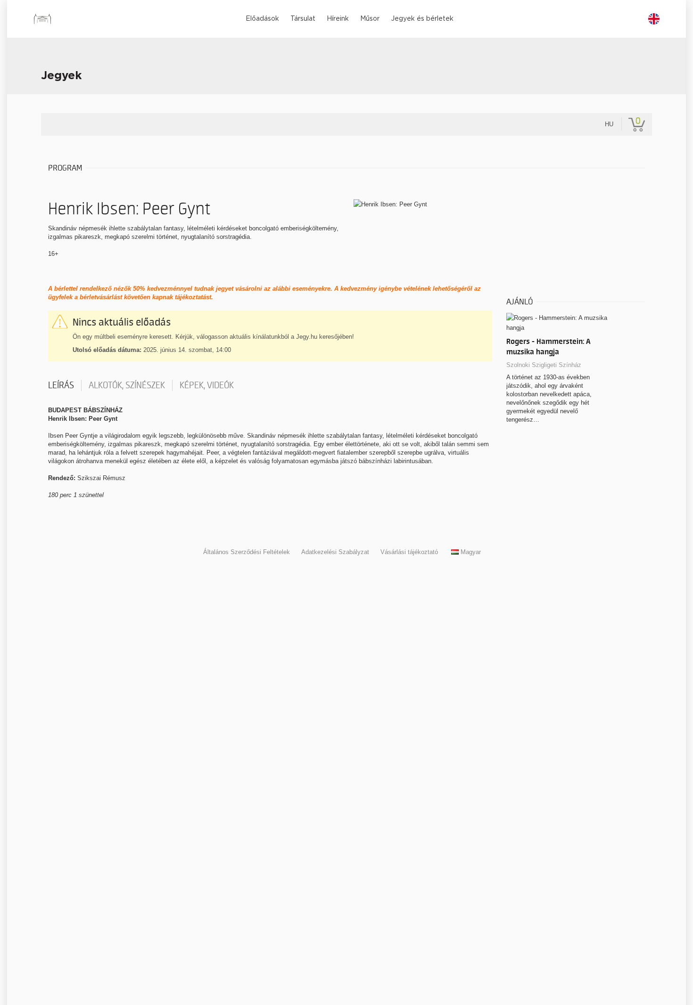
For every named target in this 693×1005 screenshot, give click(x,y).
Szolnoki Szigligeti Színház (543, 364)
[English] (654, 19)
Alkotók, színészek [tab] (127, 385)
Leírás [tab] (61, 385)
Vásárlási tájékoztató (409, 552)
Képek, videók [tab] (207, 385)
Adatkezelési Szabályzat (335, 552)
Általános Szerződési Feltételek (246, 552)
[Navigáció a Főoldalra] (42, 19)
